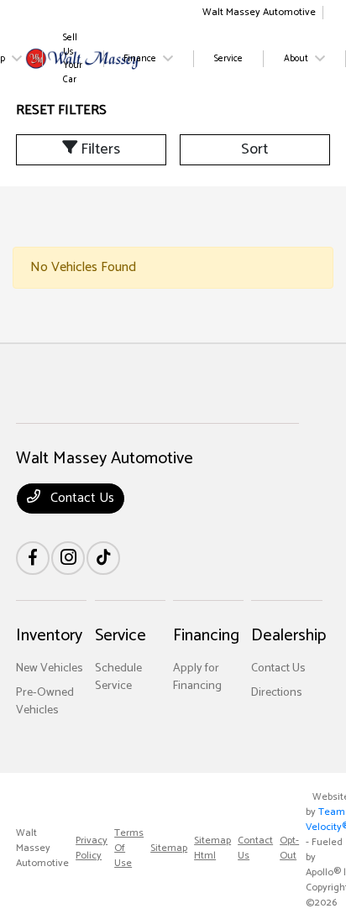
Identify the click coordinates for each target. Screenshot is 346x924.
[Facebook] (33, 558)
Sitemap (168, 848)
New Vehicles (49, 668)
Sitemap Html (212, 848)
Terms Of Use (129, 848)
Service (120, 636)
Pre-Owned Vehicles (45, 701)
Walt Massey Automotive (42, 848)
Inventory (49, 636)
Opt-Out (289, 848)
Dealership (288, 636)
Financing (206, 636)
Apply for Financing (197, 677)
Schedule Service (118, 677)
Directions (276, 692)
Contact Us (80, 498)
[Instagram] (68, 558)
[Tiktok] (103, 558)
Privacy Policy (91, 848)
